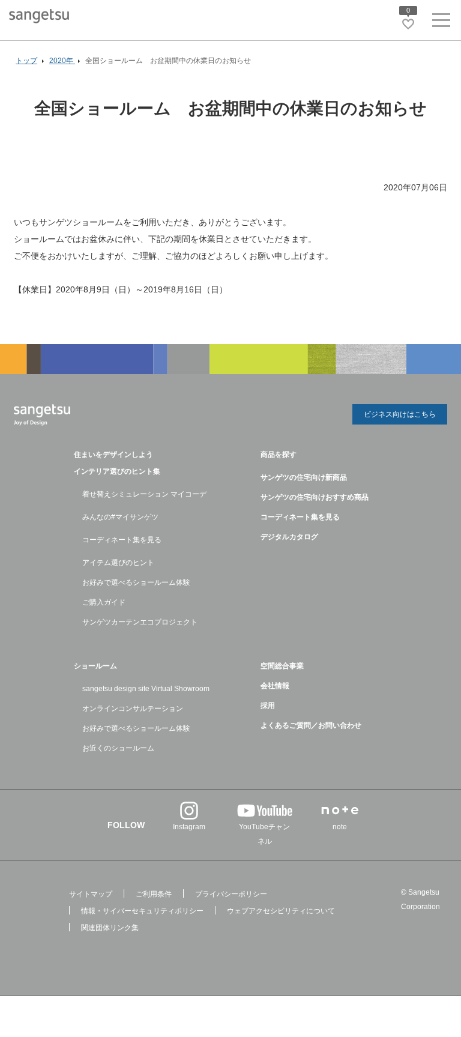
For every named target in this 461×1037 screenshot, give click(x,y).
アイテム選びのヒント (118, 562)
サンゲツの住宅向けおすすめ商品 (315, 497)
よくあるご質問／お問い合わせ (311, 725)
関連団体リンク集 (110, 928)
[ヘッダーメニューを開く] (441, 22)
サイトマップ (90, 894)
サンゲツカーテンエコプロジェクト (139, 622)
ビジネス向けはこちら (400, 414)
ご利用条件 (154, 894)
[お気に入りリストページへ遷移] (408, 24)
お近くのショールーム (118, 748)
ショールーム (95, 666)
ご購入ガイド (103, 602)
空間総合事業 (282, 666)
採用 (268, 705)
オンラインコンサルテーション (132, 708)
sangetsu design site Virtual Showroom (145, 689)
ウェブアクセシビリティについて (281, 911)
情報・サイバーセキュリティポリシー (142, 911)
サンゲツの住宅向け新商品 (304, 477)
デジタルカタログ (289, 537)
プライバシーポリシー (231, 894)
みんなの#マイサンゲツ (120, 517)
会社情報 (275, 686)
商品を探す (279, 454)
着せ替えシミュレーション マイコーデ (144, 494)
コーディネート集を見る (121, 540)
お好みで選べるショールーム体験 (136, 582)
